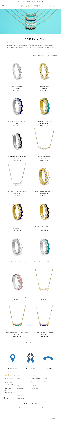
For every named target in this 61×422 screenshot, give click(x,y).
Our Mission (34, 375)
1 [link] (26, 343)
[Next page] (34, 343)
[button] (3, 6)
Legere (19, 395)
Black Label (20, 388)
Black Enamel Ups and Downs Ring (17, 156)
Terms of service (53, 418)
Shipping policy (29, 416)
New (18, 378)
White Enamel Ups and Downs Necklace (17, 191)
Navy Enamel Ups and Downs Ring (17, 121)
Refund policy (47, 416)
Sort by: (35, 55)
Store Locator (34, 388)
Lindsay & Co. (20, 398)
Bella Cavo (20, 392)
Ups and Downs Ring (17, 86)
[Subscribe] (42, 407)
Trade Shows (47, 381)
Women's (19, 381)
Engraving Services (36, 378)
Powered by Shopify (20, 417)
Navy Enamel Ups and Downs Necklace (44, 332)
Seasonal (19, 375)
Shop (45, 378)
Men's (18, 385)
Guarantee (33, 381)
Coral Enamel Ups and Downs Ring (17, 297)
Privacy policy (54, 416)
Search (46, 375)
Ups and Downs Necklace (44, 156)
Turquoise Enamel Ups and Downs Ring (44, 121)
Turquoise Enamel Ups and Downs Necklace (17, 332)
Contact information (38, 416)
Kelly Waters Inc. (12, 417)
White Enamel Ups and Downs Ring (44, 191)
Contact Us (34, 385)
